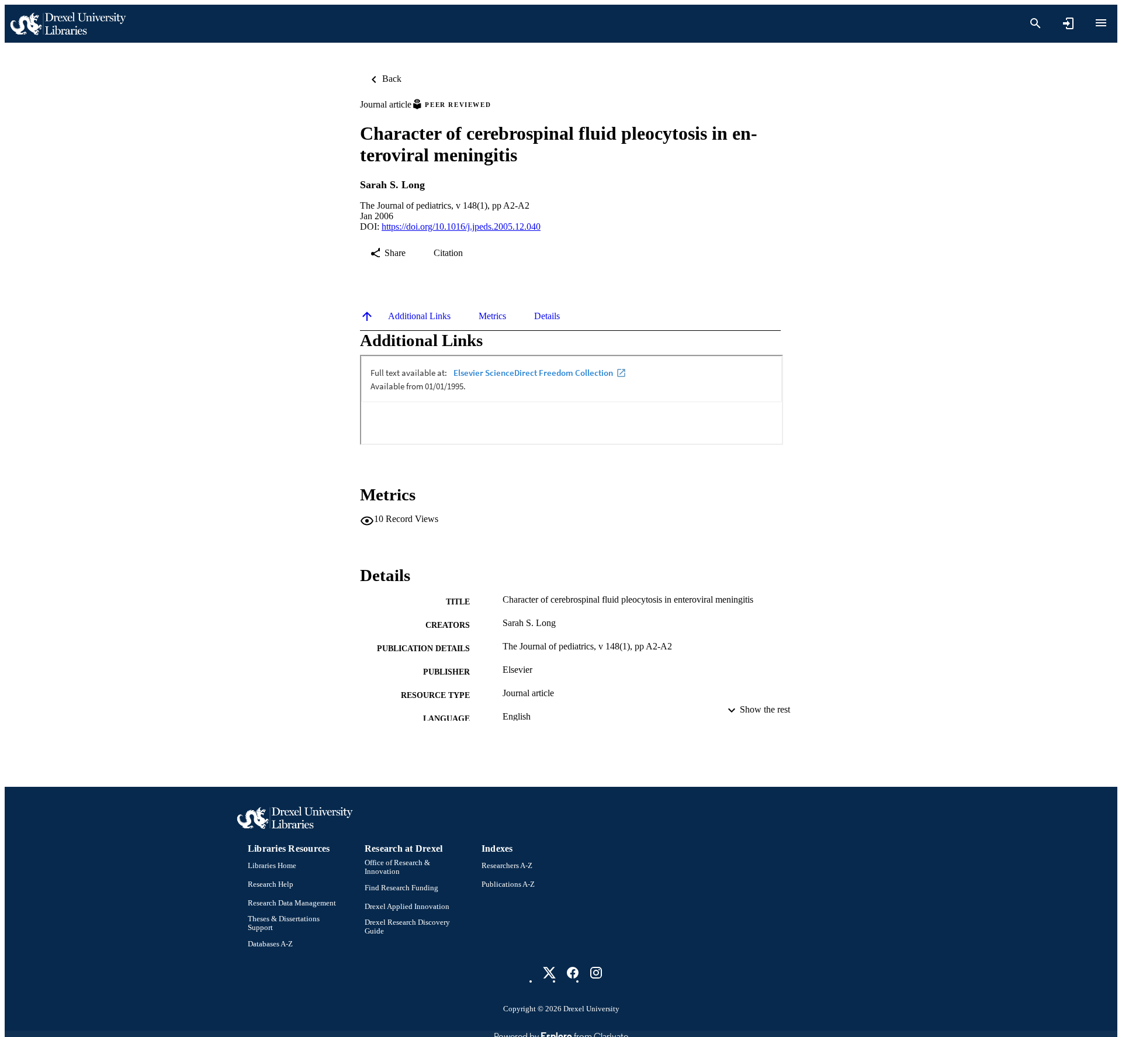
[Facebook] (572, 972)
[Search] (1035, 23)
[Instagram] (596, 972)
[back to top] (367, 316)
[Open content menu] (1101, 22)
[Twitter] (549, 972)
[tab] (419, 316)
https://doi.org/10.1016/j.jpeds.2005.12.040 (461, 226)
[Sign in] (1068, 23)
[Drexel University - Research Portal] (67, 24)
